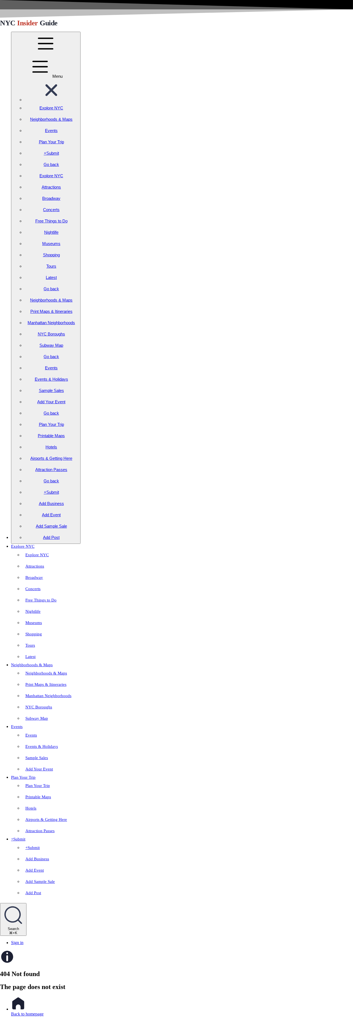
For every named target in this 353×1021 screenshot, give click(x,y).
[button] (51, 99)
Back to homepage (27, 1014)
